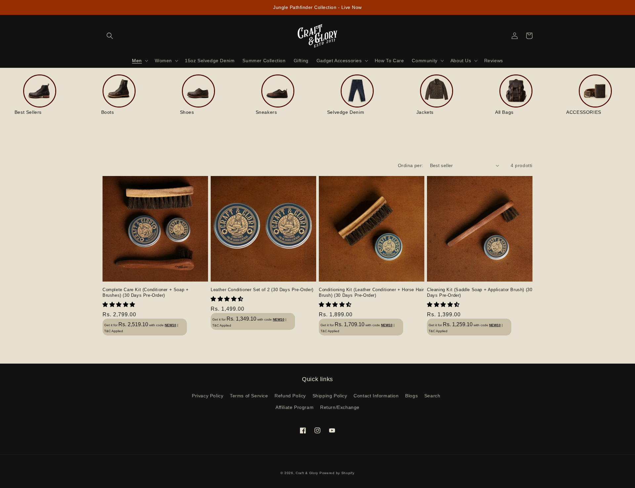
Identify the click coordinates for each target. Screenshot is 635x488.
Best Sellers (28, 112)
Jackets (425, 112)
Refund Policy (290, 395)
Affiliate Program (294, 407)
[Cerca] (110, 35)
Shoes (187, 112)
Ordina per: (410, 165)
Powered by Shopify (337, 473)
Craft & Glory (307, 473)
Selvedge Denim (345, 112)
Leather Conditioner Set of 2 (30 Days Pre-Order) (262, 289)
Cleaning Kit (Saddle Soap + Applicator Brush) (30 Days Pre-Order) (479, 292)
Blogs (411, 395)
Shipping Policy (330, 395)
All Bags (504, 112)
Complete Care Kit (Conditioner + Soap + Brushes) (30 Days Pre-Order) (146, 292)
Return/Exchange (340, 407)
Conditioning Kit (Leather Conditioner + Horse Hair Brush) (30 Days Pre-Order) (371, 292)
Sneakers (266, 112)
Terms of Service (249, 395)
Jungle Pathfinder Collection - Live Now (317, 7)
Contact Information (376, 395)
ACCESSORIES (583, 112)
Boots (107, 112)
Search (432, 395)
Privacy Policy (207, 395)
